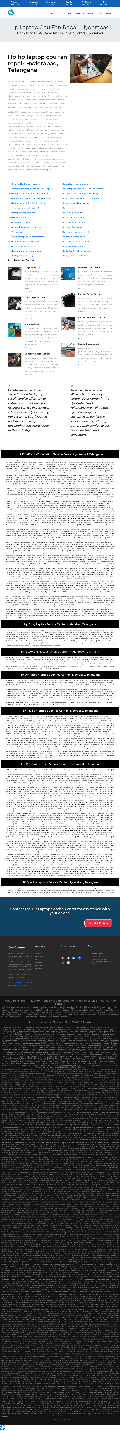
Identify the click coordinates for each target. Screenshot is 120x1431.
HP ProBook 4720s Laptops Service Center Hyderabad (75, 778)
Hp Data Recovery (17, 217)
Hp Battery (38, 959)
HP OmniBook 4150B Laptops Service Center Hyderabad (93, 695)
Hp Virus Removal (70, 208)
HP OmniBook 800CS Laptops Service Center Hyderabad (57, 687)
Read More (28, 291)
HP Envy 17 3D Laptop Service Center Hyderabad (57, 632)
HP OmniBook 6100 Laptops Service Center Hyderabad (56, 702)
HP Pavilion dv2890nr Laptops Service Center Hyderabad (37, 755)
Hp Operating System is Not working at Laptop (31, 189)
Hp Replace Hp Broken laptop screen (26, 184)
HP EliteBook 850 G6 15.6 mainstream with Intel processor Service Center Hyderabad (40, 553)
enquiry (108, 13)
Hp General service (17, 232)
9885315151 (51, 5)
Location (89, 13)
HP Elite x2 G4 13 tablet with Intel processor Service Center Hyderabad (46, 557)
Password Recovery (89, 267)
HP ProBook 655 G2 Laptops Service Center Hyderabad (31, 830)
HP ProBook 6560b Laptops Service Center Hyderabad (32, 804)
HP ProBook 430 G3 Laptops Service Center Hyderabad (61, 832)
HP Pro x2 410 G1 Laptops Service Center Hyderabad (31, 821)
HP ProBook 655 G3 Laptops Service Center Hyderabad (56, 839)
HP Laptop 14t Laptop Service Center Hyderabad (40, 659)
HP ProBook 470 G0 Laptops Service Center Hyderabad (31, 813)
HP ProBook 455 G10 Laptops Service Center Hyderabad (31, 875)
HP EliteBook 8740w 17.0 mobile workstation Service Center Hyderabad (35, 471)
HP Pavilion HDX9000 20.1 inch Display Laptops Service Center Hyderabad (28, 716)
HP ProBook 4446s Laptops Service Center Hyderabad (32, 795)
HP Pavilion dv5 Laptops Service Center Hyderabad (77, 742)
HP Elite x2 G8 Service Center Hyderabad (52, 583)
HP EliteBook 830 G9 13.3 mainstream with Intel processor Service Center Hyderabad (75, 589)
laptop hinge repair (89, 344)
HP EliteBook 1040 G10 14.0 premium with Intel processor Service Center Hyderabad (83, 613)
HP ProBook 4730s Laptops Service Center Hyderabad (68, 787)
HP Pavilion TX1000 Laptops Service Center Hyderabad (35, 757)
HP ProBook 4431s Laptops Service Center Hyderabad (68, 785)
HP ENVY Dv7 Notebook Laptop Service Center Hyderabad (71, 636)
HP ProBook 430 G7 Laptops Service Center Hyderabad (68, 858)
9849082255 (33, 5)
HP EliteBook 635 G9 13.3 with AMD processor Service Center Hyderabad (42, 587)
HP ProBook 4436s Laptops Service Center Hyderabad (32, 789)
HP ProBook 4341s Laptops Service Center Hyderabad (32, 791)
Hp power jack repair (72, 227)
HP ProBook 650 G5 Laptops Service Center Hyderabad (56, 852)
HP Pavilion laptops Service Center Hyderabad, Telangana (60, 710)
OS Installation (33, 324)
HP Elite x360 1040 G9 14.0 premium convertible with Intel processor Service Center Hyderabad (73, 598)
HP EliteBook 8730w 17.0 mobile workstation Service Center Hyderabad (41, 464)
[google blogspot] (68, 964)
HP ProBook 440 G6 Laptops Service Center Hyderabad (57, 854)
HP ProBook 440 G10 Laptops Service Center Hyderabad (32, 873)
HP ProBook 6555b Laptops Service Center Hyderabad (31, 802)
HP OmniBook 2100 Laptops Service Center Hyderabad (57, 691)
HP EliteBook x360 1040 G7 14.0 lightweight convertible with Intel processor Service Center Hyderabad (76, 568)
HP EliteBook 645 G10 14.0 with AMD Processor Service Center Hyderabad (36, 605)
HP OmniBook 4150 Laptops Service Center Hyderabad (57, 695)
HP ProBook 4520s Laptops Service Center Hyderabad (40, 778)
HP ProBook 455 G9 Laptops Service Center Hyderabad (31, 871)
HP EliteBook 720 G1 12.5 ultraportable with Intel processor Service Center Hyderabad (71, 486)
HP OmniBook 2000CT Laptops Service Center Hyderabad (57, 689)
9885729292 (15, 5)
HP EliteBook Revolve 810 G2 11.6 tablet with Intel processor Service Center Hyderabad (71, 492)
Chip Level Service (35, 297)
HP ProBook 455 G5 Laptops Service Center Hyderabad (57, 850)
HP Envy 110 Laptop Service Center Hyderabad (33, 643)
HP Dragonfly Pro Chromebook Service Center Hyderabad (79, 615)
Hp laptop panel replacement (76, 203)
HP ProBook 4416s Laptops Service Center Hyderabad (50, 774)
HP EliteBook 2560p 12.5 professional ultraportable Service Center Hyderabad (81, 471)
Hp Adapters (39, 962)
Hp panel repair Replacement (23, 246)
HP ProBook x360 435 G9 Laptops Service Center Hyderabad (67, 871)
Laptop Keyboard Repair (91, 317)
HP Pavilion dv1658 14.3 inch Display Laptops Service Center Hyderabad (51, 725)
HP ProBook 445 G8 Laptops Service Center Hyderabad (68, 865)
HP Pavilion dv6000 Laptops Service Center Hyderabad (73, 755)
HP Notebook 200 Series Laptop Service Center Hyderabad (65, 661)
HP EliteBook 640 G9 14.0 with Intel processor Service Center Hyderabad (58, 585)
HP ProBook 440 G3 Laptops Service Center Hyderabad (96, 832)
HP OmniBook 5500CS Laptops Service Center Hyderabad (94, 685)
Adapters (80, 13)
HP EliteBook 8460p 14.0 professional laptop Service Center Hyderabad (69, 473)
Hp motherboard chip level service (25, 227)
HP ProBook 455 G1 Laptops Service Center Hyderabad (31, 817)
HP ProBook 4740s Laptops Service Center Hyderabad (68, 793)
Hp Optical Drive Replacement (76, 251)
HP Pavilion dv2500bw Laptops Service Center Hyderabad (36, 751)
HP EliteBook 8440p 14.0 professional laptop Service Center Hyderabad (71, 466)
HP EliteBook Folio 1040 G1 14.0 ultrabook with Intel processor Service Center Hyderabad (70, 497)
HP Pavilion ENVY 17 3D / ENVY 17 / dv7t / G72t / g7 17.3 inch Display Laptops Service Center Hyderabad (54, 729)
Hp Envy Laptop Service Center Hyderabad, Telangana (60, 624)
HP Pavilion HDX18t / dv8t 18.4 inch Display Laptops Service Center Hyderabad (76, 716)
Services (61, 13)
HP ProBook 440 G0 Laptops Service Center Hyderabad (68, 811)
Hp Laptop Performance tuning (24, 241)
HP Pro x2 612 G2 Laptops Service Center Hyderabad (97, 830)
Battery (70, 13)
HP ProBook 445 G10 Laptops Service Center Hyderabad (68, 873)
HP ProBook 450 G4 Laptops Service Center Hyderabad (93, 841)
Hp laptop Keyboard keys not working (80, 193)
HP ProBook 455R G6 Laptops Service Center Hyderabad (93, 856)
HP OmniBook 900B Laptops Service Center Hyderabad (58, 698)
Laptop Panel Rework (90, 294)
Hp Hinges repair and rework (75, 232)
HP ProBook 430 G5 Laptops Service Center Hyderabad (59, 847)
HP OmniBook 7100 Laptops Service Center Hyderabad (56, 693)
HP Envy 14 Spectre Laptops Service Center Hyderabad (23, 888)
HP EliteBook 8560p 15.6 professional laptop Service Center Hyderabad (53, 475)
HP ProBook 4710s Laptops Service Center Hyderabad (89, 772)
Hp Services (39, 956)
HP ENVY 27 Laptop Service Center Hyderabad (82, 641)
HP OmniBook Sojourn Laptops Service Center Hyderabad (93, 693)
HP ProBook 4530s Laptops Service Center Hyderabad (32, 787)
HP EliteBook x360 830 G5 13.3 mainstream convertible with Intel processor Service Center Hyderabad (74, 538)
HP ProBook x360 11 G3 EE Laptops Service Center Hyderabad (25, 832)
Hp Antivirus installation (73, 237)
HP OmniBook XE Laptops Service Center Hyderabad (94, 698)
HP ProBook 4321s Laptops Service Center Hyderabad (45, 776)
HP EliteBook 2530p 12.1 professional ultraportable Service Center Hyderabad (29, 460)
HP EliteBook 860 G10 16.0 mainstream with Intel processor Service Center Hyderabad (84, 609)
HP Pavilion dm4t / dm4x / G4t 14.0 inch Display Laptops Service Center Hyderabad (77, 736)
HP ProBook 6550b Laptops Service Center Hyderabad (68, 800)
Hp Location (39, 965)
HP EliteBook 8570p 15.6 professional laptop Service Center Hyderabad (36, 484)
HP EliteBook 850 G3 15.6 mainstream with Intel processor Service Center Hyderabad (57, 518)
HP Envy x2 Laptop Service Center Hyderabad (86, 632)
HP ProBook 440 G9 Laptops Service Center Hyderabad (68, 869)
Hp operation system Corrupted (24, 208)
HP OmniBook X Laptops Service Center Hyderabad (56, 704)
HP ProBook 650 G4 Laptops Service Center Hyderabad (93, 845)
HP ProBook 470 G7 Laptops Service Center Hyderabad (31, 862)
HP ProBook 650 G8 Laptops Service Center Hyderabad (32, 869)
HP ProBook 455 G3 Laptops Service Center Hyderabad (94, 834)
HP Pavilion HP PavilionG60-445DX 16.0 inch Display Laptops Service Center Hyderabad (87, 718)
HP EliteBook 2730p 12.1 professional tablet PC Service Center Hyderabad (76, 460)
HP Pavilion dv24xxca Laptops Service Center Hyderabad (36, 749)
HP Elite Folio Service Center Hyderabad (26, 583)
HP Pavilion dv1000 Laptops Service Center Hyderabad (36, 744)
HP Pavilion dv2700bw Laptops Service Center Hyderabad (72, 753)
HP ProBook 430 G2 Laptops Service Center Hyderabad (32, 824)
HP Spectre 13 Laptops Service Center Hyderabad (54, 890)
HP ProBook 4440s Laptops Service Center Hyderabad (68, 791)
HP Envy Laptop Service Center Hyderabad (19, 630)
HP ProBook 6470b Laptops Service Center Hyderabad (32, 806)
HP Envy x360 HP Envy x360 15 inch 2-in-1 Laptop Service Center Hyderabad (48, 634)
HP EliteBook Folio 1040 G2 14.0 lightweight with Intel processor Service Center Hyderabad (57, 512)
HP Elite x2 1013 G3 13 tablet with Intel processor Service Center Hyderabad (36, 546)
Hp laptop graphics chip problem (24, 256)
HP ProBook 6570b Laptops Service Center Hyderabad (68, 806)
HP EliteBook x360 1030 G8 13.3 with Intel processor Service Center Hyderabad (90, 579)
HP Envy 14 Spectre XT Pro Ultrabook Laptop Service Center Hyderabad (89, 638)
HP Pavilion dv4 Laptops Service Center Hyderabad (45, 742)
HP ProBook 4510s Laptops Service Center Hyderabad (55, 772)
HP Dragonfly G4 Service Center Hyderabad (31, 618)
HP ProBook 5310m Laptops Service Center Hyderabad (31, 809)
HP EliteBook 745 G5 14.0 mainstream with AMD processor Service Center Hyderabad (71, 535)
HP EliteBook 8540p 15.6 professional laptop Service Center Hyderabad (53, 468)
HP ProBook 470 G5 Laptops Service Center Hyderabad (93, 850)
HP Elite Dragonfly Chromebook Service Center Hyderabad (72, 600)
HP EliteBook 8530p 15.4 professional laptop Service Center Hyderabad (58, 462)
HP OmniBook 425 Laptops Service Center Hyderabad (59, 680)
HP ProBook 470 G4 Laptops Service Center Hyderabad (57, 843)
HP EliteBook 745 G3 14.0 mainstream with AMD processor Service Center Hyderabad (57, 514)
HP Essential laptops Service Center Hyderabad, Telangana (60, 651)
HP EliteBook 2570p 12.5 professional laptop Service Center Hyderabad (75, 479)
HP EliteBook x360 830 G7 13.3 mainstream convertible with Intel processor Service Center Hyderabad (55, 559)
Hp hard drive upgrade (73, 217)
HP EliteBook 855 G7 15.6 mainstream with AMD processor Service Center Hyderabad (58, 566)
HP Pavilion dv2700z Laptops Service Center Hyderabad (35, 753)
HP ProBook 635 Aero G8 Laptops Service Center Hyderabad (67, 867)
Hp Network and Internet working (25, 251)
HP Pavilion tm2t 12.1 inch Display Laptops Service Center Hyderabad (71, 738)
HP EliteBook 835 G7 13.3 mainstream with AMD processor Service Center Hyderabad (57, 564)
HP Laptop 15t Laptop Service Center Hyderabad (84, 657)
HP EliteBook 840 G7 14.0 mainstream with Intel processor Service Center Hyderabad (59, 561)
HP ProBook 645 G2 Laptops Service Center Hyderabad (68, 828)
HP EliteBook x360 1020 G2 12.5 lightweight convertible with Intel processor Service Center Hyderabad (55, 531)
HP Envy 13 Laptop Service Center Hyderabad (48, 630)
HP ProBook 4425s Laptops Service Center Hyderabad (70, 780)
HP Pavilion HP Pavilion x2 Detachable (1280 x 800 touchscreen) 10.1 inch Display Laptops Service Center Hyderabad (66, 740)
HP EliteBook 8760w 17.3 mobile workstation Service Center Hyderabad (37, 477)
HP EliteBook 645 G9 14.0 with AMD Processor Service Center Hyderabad (88, 587)
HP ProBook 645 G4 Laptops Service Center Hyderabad (57, 845)
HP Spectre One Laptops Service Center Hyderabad (22, 890)
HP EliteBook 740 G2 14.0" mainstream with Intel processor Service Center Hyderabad (71, 501)
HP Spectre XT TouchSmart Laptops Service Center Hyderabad (94, 888)
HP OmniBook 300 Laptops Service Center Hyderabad (23, 680)
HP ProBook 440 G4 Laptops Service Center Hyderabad (57, 841)
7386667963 (69, 5)
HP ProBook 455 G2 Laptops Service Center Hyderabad (68, 826)
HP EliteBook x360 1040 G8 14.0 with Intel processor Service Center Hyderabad (32, 581)
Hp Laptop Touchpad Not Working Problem (83, 189)
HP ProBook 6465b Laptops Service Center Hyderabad (68, 804)
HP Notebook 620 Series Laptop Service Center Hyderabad (41, 668)
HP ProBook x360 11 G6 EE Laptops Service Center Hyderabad (93, 852)
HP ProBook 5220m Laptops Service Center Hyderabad (68, 809)
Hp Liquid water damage (74, 222)
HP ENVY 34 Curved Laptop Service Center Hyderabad (50, 641)
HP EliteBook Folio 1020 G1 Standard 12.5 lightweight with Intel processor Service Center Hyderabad (74, 507)
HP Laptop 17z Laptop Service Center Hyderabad (53, 657)
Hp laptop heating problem (22, 213)
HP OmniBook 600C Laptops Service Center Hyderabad (57, 682)
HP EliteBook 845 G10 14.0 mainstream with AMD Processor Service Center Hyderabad (85, 611)
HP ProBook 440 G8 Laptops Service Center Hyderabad (32, 865)
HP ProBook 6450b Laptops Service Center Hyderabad (32, 800)
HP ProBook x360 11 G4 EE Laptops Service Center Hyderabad (93, 839)
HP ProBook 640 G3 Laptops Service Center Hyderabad (57, 837)
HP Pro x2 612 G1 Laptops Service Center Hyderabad (64, 821)
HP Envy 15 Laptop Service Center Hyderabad (77, 630)
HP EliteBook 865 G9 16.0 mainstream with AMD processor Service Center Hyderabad (74, 596)
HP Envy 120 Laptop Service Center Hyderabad (62, 643)
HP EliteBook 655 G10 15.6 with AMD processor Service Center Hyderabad (82, 605)
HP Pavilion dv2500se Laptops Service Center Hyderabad (73, 751)
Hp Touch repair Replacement (76, 241)
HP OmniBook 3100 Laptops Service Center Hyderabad (93, 691)
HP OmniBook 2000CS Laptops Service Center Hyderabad (93, 689)
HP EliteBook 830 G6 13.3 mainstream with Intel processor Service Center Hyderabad (40, 551)
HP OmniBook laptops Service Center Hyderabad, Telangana (60, 674)
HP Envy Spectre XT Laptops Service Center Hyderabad (57, 888)
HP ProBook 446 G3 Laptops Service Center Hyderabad (23, 834)
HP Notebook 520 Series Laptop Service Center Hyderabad (74, 666)
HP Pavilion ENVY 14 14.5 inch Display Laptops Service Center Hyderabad (89, 734)
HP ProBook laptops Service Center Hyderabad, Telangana (60, 764)
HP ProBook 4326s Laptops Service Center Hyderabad (35, 780)
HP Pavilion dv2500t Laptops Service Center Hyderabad (72, 749)
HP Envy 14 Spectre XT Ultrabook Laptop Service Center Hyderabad (45, 638)
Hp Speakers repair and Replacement (26, 237)
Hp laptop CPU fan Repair (74, 256)
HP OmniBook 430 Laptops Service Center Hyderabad (94, 680)
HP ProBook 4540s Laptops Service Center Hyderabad (32, 793)
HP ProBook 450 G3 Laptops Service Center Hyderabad (59, 834)
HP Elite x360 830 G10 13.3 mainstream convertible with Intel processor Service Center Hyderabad (81, 607)
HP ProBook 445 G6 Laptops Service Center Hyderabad (93, 854)
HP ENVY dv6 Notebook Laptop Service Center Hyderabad (33, 636)
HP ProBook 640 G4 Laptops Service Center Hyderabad (93, 843)
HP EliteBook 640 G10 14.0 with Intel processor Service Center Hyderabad (53, 602)
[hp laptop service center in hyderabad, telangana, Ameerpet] (28, 12)
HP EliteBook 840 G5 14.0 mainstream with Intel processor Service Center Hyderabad (76, 540)
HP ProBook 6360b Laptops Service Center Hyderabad (68, 802)
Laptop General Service (37, 353)
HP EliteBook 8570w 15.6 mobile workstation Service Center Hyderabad (82, 484)
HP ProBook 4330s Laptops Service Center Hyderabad (68, 783)
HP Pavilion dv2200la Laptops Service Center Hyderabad (37, 746)
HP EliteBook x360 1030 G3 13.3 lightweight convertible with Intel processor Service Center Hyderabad (79, 542)
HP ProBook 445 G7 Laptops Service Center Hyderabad (32, 860)
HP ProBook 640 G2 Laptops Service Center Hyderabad (32, 828)
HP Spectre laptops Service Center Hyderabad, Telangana (60, 882)
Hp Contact (38, 969)
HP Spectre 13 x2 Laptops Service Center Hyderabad (86, 890)
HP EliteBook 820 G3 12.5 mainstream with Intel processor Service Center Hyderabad (57, 516)
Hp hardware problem (19, 222)
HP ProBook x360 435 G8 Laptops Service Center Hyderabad (67, 862)
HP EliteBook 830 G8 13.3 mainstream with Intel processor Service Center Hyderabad (45, 572)
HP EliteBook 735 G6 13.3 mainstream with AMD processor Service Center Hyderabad (86, 546)
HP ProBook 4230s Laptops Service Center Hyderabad (32, 783)
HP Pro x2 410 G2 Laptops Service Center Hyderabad (65, 830)
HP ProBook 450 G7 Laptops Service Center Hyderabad (68, 860)
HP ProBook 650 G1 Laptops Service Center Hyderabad (68, 819)
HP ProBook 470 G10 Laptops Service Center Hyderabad (66, 875)
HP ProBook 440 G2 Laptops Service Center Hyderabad (68, 824)
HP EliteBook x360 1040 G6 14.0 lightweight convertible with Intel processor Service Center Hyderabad (54, 555)
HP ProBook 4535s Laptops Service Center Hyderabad (68, 789)
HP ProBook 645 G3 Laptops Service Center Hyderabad (93, 837)
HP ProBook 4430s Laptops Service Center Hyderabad (32, 785)
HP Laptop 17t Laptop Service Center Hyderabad (21, 657)
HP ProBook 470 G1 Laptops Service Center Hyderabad (68, 817)
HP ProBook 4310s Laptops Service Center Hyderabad (23, 770)
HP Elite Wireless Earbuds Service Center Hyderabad (82, 583)
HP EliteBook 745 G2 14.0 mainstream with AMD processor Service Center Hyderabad (71, 490)
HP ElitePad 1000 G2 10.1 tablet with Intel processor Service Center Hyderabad (71, 499)
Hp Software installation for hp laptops (80, 198)
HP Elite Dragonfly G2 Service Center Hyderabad (73, 581)
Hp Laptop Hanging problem (76, 184)
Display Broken (33, 267)
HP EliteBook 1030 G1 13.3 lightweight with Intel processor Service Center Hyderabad (57, 520)
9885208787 (87, 5)
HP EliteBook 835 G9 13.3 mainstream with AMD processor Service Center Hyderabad (77, 594)
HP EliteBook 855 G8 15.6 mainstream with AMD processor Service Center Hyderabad (40, 579)
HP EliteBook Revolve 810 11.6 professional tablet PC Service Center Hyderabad (86, 477)
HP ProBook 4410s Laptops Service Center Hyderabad (94, 770)
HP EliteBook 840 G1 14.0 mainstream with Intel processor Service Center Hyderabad (71, 494)
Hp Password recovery (72, 246)
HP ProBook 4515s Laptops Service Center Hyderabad (85, 774)
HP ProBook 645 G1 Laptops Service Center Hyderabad (32, 819)
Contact (99, 13)
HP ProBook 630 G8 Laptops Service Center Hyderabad (31, 867)
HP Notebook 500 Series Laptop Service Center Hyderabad (37, 666)
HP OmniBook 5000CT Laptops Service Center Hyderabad (94, 687)
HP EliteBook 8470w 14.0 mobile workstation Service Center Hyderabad (57, 481)
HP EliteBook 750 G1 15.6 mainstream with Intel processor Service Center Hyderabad (71, 488)
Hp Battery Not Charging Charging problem (29, 198)
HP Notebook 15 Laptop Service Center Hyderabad (30, 661)
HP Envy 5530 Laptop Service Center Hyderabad (46, 645)
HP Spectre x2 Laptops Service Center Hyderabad (44, 892)
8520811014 (104, 5)
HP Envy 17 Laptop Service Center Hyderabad (28, 632)
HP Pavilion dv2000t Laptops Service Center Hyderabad (72, 744)
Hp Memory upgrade (72, 213)
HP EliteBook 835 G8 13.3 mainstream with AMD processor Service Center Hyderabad (40, 576)
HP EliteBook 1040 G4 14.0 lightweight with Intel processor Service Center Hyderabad (71, 533)
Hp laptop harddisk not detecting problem (29, 193)
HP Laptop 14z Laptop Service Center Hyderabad (72, 659)
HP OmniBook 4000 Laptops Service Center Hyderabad (93, 682)
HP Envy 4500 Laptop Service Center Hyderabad (93, 643)
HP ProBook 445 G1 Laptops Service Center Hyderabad (68, 815)
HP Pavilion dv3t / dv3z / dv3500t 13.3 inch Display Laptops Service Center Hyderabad (55, 727)
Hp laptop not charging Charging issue (27, 203)
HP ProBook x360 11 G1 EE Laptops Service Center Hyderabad (68, 813)
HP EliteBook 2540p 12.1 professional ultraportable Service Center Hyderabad (87, 464)
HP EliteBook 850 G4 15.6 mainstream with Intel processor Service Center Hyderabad (50, 529)
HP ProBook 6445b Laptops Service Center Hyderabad (68, 798)
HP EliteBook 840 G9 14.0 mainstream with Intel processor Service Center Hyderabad (79, 592)
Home (53, 13)
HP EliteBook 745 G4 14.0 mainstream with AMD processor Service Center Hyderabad (50, 525)
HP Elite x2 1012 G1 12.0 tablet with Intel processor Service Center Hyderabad (54, 522)
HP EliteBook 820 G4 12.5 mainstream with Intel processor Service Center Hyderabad (50, 527)
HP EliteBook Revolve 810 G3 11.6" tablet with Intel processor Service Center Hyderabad (71, 503)
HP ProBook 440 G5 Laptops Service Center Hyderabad (94, 847)
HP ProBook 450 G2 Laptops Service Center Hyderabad (32, 826)
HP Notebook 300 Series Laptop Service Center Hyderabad (32, 664)
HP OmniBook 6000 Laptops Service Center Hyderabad (57, 700)
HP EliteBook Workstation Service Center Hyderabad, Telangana (60, 454)
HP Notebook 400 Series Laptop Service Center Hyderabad (69, 664)
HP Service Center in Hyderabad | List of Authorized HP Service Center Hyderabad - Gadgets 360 (20, 982)
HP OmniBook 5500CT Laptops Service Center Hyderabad (57, 685)
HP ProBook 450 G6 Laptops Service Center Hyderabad (57, 856)
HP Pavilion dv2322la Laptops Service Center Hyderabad (73, 746)
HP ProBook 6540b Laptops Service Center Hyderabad (32, 798)
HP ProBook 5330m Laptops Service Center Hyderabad (31, 811)
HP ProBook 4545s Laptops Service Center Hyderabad (67, 795)
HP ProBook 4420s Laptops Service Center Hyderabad (80, 776)
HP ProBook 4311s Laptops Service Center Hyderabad (59, 770)
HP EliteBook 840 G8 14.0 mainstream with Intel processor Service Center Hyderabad (41, 574)
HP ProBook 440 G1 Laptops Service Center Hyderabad (32, 815)
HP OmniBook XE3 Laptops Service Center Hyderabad (93, 700)
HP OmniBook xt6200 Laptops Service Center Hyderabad (93, 702)
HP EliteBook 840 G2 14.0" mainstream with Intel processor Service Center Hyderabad (71, 505)
